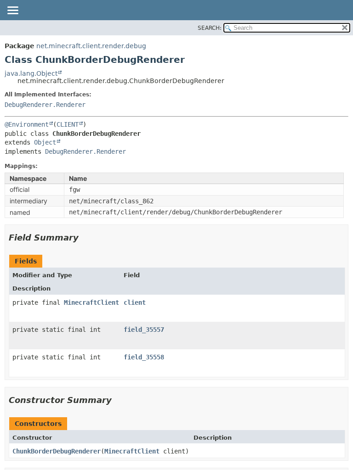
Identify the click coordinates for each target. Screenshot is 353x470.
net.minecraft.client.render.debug (91, 46)
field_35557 (144, 329)
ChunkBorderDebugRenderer (56, 451)
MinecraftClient (91, 302)
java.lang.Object (31, 73)
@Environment (27, 124)
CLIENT (68, 124)
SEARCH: (210, 28)
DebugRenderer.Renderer (45, 104)
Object (45, 142)
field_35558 (144, 357)
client (135, 302)
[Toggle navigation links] (12, 11)
